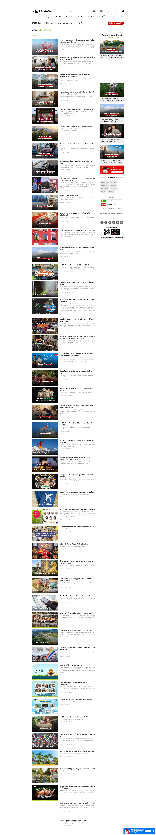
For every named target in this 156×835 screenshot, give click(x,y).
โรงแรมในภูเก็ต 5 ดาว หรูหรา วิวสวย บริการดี (73, 821)
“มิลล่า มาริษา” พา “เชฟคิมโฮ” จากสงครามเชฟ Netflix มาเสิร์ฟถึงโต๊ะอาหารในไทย (110, 142)
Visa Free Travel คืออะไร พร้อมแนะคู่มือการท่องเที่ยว (75, 596)
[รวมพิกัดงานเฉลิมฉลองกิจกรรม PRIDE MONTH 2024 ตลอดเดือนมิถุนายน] (45, 654)
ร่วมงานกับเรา (109, 208)
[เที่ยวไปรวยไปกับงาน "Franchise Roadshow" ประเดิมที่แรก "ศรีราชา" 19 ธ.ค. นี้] (45, 64)
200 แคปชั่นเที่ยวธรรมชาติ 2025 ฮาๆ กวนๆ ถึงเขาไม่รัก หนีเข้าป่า (111, 120)
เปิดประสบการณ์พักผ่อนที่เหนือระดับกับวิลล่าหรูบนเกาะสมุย (77, 751)
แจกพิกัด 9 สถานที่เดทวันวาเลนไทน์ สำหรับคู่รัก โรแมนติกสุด (77, 230)
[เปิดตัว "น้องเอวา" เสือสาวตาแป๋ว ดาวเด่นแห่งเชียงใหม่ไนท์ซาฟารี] (45, 395)
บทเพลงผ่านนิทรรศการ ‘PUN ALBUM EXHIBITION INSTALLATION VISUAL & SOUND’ (75, 458)
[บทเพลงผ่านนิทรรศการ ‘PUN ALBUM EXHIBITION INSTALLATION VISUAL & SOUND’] (45, 464)
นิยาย (103, 17)
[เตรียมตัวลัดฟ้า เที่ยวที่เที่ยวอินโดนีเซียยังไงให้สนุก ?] (45, 550)
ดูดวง (49, 17)
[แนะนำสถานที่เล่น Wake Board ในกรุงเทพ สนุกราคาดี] (45, 706)
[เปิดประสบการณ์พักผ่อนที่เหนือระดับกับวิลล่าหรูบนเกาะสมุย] (45, 758)
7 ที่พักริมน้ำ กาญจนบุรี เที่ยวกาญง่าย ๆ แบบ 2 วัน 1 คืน (76, 630)
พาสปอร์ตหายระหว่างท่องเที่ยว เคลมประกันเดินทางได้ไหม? (77, 492)
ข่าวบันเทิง (55, 17)
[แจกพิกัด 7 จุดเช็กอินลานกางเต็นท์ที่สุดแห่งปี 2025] (45, 271)
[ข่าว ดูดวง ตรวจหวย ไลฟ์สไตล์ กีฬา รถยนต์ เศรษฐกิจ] (42, 11)
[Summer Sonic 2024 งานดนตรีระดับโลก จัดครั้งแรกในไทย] (45, 810)
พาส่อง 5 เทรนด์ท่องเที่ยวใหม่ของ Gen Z (71, 196)
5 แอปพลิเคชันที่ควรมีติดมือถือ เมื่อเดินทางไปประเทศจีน (76, 127)
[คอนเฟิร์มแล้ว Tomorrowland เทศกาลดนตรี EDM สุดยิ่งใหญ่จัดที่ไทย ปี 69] (45, 792)
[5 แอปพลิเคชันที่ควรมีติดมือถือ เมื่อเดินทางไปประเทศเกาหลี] (45, 116)
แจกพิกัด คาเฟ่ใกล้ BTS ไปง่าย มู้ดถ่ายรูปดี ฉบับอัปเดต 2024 (77, 613)
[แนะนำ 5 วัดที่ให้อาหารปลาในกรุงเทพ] (45, 671)
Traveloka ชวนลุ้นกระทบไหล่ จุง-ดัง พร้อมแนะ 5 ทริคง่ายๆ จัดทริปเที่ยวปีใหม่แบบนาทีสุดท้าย (77, 355)
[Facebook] (102, 222)
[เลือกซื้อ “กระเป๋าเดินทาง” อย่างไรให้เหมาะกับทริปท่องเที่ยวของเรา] (45, 150)
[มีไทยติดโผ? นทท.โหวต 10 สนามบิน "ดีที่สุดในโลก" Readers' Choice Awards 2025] (45, 81)
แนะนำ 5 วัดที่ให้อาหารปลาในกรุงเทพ (71, 665)
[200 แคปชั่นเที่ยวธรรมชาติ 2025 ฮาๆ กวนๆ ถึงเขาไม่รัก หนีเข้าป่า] (45, 254)
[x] (105, 222)
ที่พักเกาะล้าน (113, 188)
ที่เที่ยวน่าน (113, 185)
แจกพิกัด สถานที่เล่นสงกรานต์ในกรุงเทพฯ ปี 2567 (74, 717)
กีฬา (60, 17)
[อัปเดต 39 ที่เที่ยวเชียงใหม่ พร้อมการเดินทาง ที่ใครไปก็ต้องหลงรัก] (45, 289)
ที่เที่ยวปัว (103, 191)
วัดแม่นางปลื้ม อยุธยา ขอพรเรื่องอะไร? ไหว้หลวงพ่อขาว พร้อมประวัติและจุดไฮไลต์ (111, 100)
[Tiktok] (121, 222)
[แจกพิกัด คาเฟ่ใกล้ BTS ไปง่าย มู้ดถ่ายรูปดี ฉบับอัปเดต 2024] (45, 620)
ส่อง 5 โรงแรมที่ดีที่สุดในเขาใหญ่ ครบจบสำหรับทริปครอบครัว (77, 769)
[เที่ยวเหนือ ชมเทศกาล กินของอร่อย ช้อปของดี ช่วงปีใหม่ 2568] (45, 377)
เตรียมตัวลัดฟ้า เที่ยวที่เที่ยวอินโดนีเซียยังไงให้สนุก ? (75, 544)
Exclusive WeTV (95, 17)
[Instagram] (109, 222)
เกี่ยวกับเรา (103, 208)
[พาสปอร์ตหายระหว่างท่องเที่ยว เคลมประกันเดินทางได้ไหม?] (45, 498)
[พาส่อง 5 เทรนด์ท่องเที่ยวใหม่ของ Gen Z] (45, 202)
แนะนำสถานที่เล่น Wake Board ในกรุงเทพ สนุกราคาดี (76, 700)
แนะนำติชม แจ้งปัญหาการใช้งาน (117, 213)
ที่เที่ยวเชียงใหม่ (104, 188)
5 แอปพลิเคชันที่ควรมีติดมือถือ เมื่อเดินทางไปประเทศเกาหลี (77, 109)
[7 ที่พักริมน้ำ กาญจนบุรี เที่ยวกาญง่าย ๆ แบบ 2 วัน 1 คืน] (45, 637)
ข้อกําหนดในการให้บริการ (114, 211)
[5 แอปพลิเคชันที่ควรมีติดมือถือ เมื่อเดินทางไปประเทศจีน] (45, 133)
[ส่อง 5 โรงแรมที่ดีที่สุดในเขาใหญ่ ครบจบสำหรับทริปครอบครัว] (45, 775)
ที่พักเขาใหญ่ (113, 182)
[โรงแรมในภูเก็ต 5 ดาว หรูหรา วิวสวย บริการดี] (45, 827)
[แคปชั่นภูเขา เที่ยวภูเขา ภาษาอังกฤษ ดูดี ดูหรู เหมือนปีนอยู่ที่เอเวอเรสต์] (45, 447)
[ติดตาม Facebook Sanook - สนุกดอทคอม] (112, 170)
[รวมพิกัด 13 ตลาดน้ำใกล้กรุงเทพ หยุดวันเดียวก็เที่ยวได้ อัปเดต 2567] (45, 689)
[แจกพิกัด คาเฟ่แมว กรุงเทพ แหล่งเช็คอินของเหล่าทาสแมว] (45, 533)
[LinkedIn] (117, 222)
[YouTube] (113, 222)
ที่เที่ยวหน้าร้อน (110, 191)
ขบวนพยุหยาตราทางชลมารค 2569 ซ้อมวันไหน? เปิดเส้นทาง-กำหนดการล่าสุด (111, 57)
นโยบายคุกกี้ (106, 211)
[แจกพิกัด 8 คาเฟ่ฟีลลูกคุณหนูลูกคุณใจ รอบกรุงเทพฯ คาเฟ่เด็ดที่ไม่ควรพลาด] (45, 585)
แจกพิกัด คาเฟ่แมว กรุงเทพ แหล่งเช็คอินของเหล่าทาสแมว (77, 527)
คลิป (89, 17)
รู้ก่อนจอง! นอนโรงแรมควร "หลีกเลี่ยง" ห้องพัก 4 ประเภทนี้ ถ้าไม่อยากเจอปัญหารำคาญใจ (77, 93)
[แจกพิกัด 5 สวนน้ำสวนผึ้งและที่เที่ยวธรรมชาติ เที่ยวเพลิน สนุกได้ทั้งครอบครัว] (45, 429)
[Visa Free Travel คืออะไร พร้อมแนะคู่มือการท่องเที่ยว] (45, 602)
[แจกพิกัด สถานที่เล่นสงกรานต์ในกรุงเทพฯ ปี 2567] (45, 723)
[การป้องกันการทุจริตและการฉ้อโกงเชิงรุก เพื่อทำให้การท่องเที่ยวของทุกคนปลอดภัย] (45, 412)
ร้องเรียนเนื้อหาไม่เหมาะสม (105, 213)
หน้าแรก (35, 17)
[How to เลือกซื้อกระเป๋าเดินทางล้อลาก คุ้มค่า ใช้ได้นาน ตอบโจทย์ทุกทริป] (45, 306)
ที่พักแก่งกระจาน (105, 185)
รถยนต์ (77, 17)
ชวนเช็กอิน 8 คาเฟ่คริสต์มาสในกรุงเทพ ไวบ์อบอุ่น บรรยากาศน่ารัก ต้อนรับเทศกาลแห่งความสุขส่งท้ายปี (77, 337)
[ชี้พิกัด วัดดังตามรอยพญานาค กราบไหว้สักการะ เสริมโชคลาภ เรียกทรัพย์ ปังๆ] (45, 568)
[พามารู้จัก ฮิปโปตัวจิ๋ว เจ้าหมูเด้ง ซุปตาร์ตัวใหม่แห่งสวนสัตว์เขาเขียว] (45, 481)
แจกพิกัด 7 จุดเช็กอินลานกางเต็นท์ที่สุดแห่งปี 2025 (74, 265)
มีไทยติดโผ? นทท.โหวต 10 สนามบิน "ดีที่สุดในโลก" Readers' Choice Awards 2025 (75, 76)
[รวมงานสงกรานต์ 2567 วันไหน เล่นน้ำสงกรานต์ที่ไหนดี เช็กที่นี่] (45, 741)
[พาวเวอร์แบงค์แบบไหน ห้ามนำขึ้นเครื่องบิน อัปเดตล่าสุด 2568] (45, 168)
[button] (72, 11)
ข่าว (45, 17)
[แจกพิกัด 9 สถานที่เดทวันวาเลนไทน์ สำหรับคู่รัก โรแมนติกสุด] (45, 237)
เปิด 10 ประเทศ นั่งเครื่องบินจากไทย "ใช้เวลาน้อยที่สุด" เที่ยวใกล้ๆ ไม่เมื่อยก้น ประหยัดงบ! (111, 162)
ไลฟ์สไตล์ (71, 17)
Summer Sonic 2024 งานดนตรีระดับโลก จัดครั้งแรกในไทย (77, 803)
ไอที (81, 17)
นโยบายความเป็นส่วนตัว (117, 208)
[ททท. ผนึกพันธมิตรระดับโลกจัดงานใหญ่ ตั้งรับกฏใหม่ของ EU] (45, 516)
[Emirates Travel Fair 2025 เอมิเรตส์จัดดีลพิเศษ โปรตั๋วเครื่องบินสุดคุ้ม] (45, 219)
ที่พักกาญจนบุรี (104, 182)
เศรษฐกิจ (64, 17)
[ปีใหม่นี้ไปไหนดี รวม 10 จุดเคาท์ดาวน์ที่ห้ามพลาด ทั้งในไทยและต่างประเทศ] (45, 326)
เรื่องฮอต (40, 17)
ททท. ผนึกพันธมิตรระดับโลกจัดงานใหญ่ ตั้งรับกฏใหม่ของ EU (77, 509)
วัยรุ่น (84, 17)
